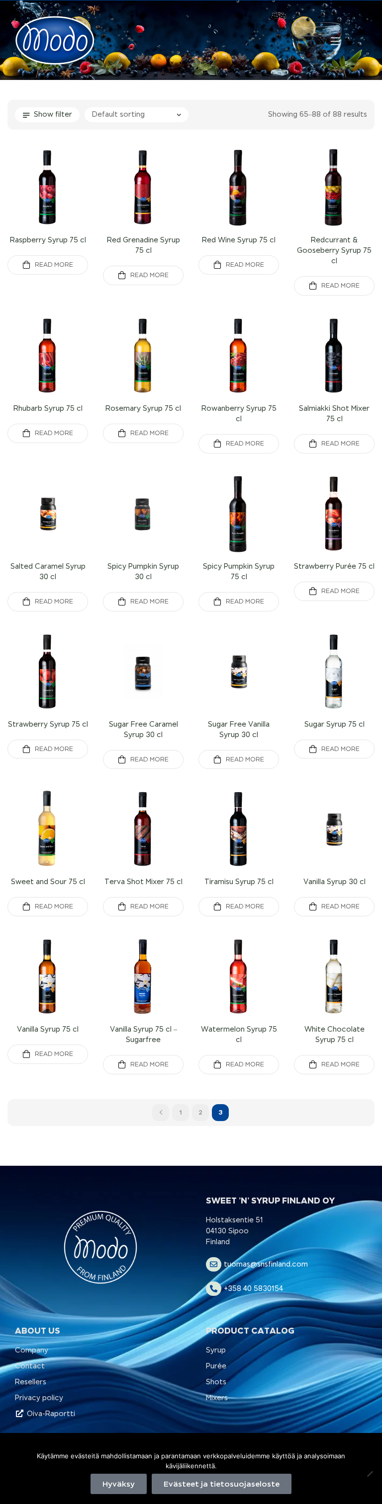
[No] (370, 1474)
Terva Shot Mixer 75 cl (143, 882)
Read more (54, 264)
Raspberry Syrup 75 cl (48, 240)
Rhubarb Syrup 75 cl (48, 408)
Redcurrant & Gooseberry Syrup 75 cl (334, 250)
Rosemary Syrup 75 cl (143, 408)
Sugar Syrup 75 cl (334, 724)
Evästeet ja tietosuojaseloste (222, 1484)
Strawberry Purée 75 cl (334, 566)
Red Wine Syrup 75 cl (239, 240)
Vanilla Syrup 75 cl (48, 1029)
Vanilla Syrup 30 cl (334, 882)
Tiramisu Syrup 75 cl (239, 882)
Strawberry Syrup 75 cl (48, 724)
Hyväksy (118, 1484)
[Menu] (335, 41)
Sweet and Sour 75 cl (48, 882)
